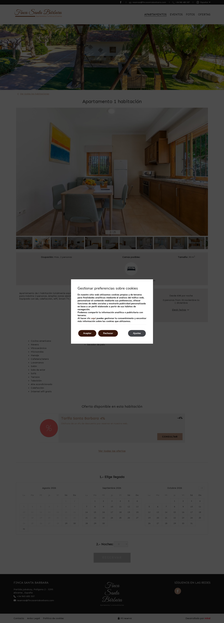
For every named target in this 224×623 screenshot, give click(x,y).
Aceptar (87, 333)
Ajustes (137, 333)
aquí (93, 318)
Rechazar (108, 333)
